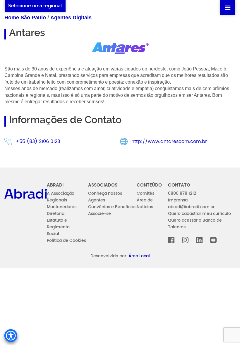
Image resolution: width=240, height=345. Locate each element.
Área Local (139, 256)
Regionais (57, 200)
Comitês (145, 193)
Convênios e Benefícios (112, 206)
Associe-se (99, 213)
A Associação (60, 193)
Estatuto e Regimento (58, 223)
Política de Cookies (66, 240)
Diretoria (55, 213)
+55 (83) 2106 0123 (38, 141)
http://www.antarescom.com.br (169, 141)
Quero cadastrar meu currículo (199, 213)
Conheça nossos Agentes (105, 196)
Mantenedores (61, 206)
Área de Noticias (145, 203)
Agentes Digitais (71, 17)
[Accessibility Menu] (10, 335)
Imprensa (178, 200)
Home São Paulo (25, 17)
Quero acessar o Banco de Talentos (195, 223)
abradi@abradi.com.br (191, 206)
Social (53, 233)
